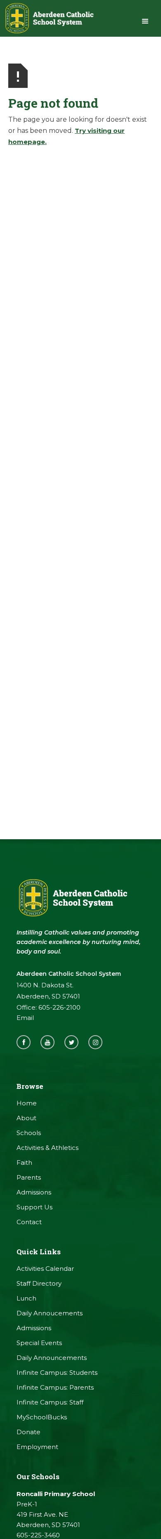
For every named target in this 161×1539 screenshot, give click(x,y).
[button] (145, 21)
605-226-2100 (59, 1007)
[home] (48, 18)
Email (25, 1018)
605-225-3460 (38, 1535)
